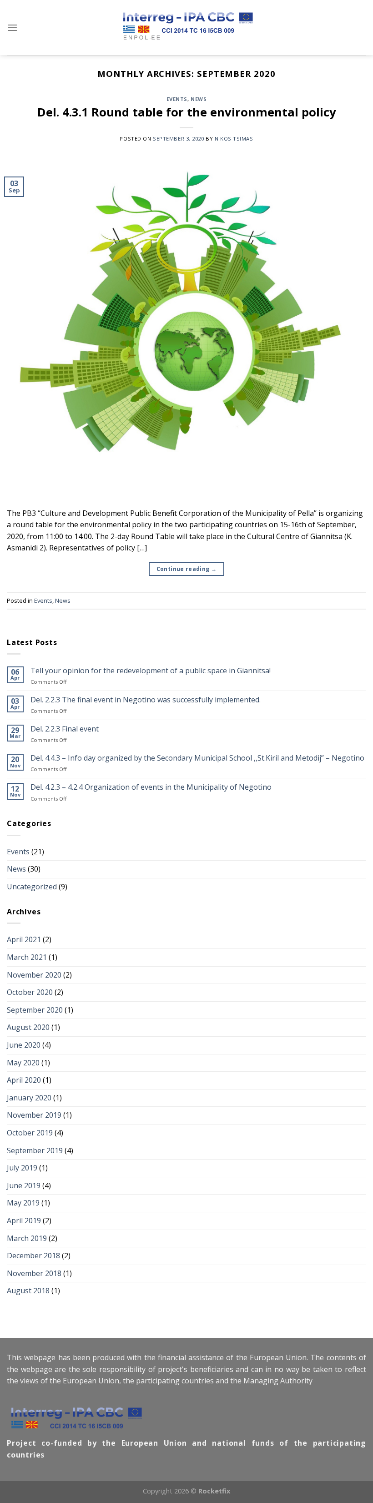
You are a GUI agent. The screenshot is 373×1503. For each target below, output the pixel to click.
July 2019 (22, 1168)
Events (176, 99)
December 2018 (33, 1256)
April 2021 (24, 939)
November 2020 (34, 975)
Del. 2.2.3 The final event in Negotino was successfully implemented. (145, 700)
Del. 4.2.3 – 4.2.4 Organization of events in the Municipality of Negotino (151, 787)
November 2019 (34, 1115)
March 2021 (27, 957)
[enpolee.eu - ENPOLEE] (186, 27)
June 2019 (23, 1185)
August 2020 (28, 1027)
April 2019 (24, 1221)
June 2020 (23, 1045)
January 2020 (29, 1098)
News (199, 99)
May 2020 (23, 1063)
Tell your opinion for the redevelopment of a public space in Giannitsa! (150, 670)
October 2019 (30, 1133)
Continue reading (186, 569)
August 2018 (28, 1291)
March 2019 (27, 1238)
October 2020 (30, 992)
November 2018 (34, 1273)
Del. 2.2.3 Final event (64, 729)
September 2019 (35, 1150)
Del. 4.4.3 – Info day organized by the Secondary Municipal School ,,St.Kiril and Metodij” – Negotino (197, 758)
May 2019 (23, 1203)
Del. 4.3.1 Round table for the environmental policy (186, 112)
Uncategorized (32, 887)
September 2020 (35, 1010)
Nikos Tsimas (234, 138)
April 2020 (24, 1080)
